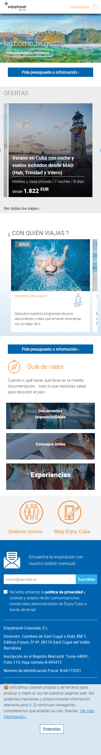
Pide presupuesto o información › (29, 53)
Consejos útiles (50, 444)
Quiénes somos (25, 531)
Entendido (52, 729)
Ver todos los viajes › (22, 208)
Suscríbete (86, 579)
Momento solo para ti (31, 296)
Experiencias (51, 474)
